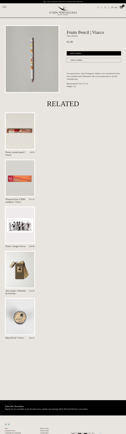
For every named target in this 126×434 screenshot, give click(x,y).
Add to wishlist (76, 60)
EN (116, 7)
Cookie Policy (44, 433)
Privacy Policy (44, 431)
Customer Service (10, 431)
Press (6, 428)
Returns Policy (44, 428)
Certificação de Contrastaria (13, 433)
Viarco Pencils (72, 36)
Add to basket (75, 53)
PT (112, 7)
